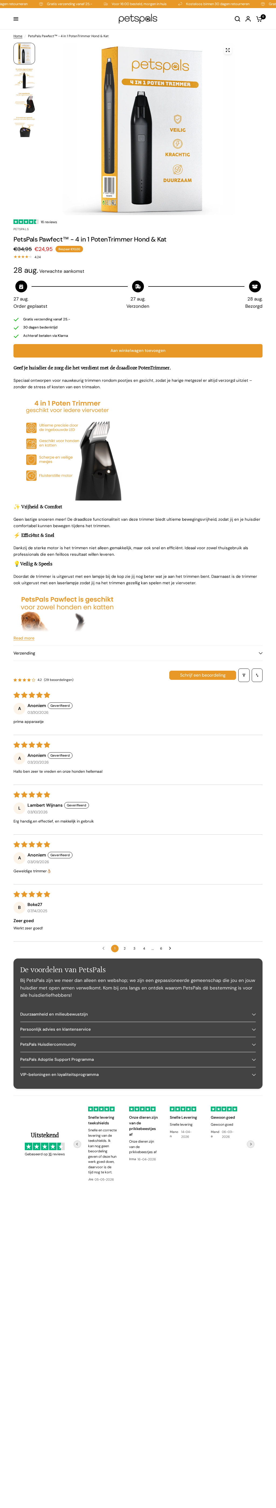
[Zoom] (228, 50)
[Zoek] (237, 19)
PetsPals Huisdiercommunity (48, 1044)
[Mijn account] (248, 19)
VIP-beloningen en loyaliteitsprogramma (59, 1074)
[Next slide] (250, 1144)
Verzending (24, 653)
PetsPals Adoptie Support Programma (57, 1059)
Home (17, 36)
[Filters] (244, 675)
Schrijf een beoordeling (203, 675)
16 (50, 1154)
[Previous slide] (77, 1144)
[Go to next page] (171, 948)
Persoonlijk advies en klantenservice (55, 1029)
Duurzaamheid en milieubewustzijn (54, 1014)
